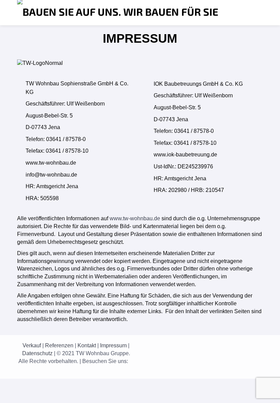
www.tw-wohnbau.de (135, 218)
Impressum (113, 345)
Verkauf (32, 345)
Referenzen (59, 345)
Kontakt (87, 345)
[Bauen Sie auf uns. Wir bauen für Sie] (117, 12)
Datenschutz (37, 353)
